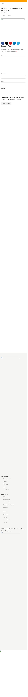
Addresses (5, 484)
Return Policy (6, 502)
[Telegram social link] (17, 1)
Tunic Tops (5, 514)
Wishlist (5, 486)
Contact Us (6, 489)
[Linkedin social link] (15, 1)
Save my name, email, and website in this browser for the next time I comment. (12, 98)
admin (5, 13)
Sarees (5, 522)
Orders (5, 481)
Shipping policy (6, 496)
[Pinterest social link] (13, 1)
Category (4, 512)
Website (3, 88)
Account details (7, 479)
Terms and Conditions (8, 504)
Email (3, 81)
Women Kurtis (6, 520)
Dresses (5, 517)
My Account (4, 476)
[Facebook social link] (10, 1)
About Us (5, 507)
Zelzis (7, 529)
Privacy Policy (6, 499)
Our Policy (4, 494)
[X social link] (12, 1)
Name (3, 74)
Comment (4, 55)
